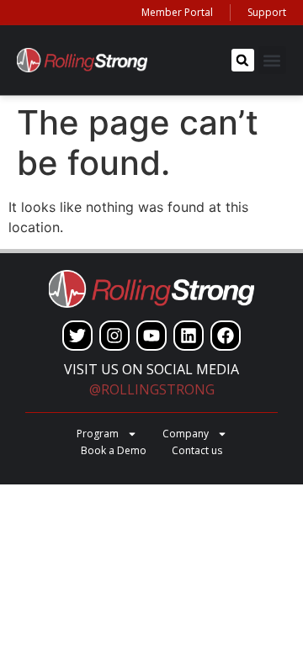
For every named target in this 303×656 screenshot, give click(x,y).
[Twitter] (77, 335)
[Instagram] (114, 335)
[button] (242, 60)
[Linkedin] (188, 335)
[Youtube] (151, 335)
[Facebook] (225, 335)
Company (185, 433)
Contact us (197, 450)
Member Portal (177, 12)
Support (266, 12)
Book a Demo (113, 450)
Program (98, 433)
